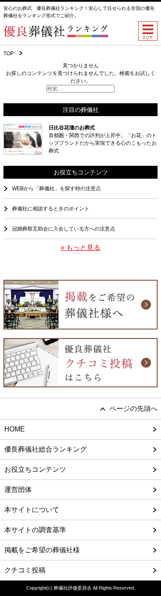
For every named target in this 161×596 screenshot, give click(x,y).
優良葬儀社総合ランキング (45, 449)
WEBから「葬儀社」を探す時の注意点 (56, 189)
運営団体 (18, 489)
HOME (14, 429)
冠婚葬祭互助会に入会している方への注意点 (63, 229)
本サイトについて (31, 509)
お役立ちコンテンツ (35, 469)
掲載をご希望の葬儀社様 (42, 550)
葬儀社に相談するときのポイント (50, 209)
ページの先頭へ (133, 408)
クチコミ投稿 (25, 570)
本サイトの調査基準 (35, 529)
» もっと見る (80, 247)
